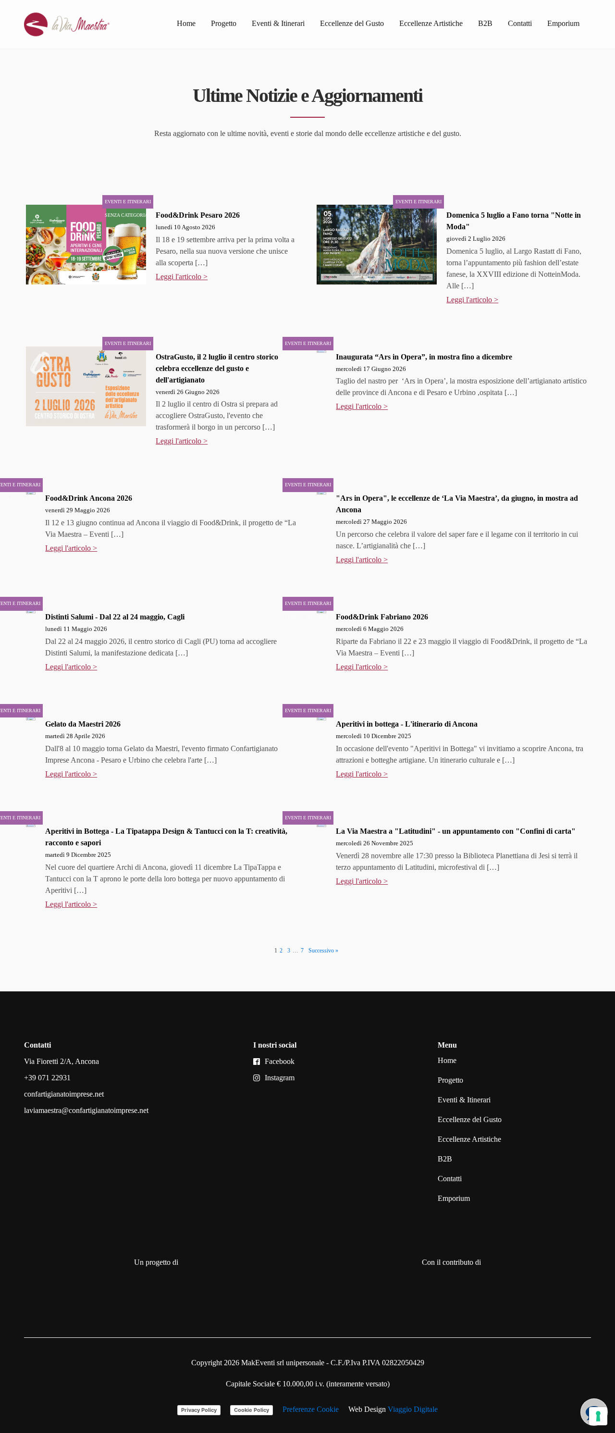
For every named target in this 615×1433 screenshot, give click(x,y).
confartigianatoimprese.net (64, 1094)
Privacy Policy (199, 1410)
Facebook (280, 1061)
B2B (485, 23)
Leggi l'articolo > (182, 276)
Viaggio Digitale (413, 1409)
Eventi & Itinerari (278, 23)
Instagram (280, 1078)
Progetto (223, 23)
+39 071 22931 (47, 1078)
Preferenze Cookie (311, 1409)
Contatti (520, 23)
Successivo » (323, 950)
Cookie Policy (251, 1410)
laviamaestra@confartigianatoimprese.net (86, 1110)
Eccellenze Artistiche (431, 23)
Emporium (563, 23)
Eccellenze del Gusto (352, 23)
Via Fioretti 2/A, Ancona (61, 1061)
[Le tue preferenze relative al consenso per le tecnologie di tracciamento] (598, 1416)
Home (186, 23)
